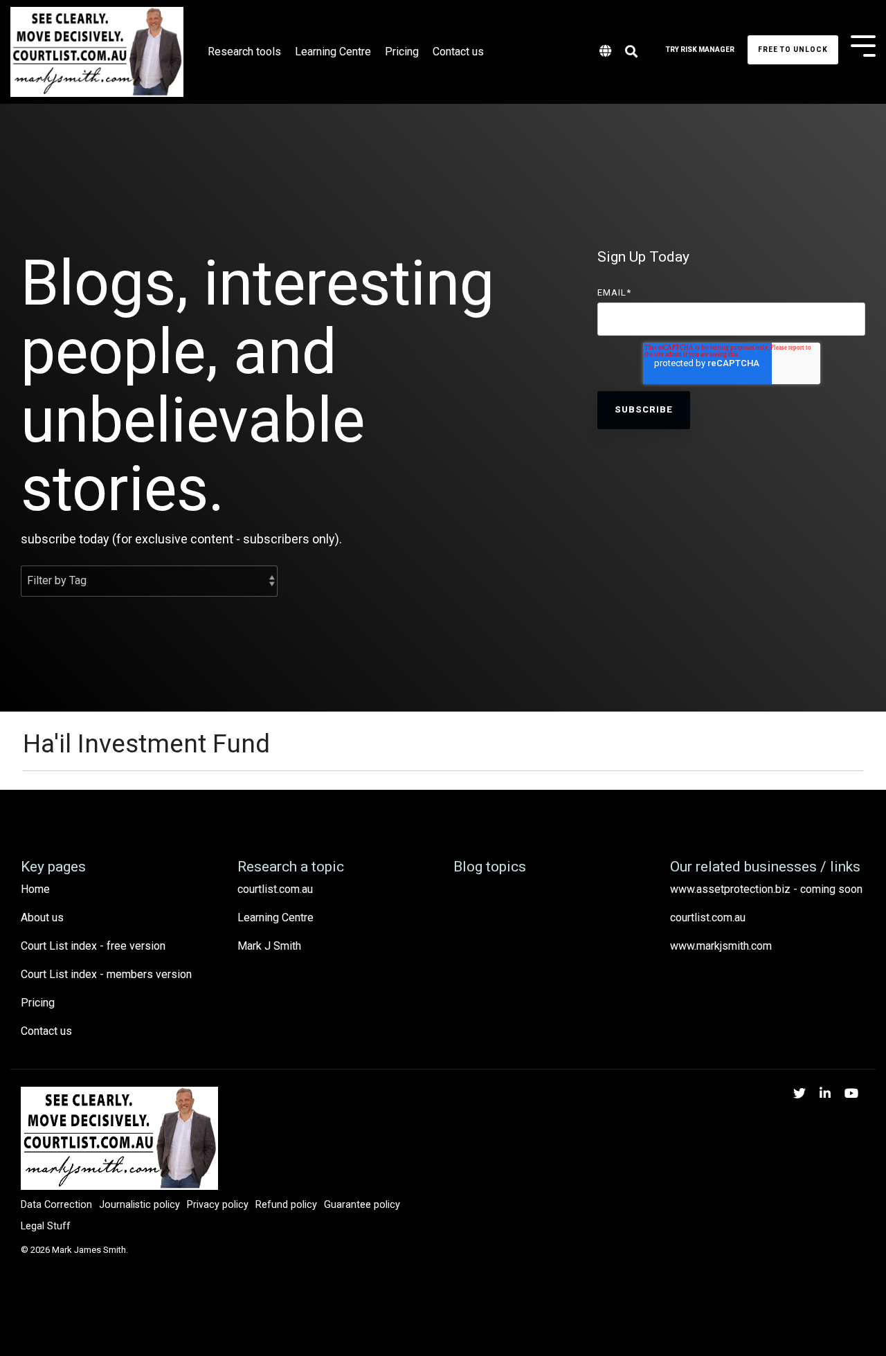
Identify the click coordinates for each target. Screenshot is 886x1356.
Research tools (244, 51)
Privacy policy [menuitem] (217, 1205)
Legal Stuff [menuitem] (46, 1226)
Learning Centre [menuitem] (275, 917)
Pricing (402, 51)
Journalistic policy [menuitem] (139, 1205)
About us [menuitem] (42, 917)
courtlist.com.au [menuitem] (275, 889)
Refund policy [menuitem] (286, 1205)
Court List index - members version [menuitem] (106, 974)
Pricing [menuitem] (38, 1002)
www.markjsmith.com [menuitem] (721, 945)
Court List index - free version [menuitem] (93, 945)
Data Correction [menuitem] (56, 1205)
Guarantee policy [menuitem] (362, 1205)
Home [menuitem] (35, 889)
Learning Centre (333, 51)
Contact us (458, 51)
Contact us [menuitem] (46, 1031)
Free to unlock (793, 49)
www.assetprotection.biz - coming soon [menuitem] (766, 889)
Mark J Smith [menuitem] (269, 945)
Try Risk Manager (700, 49)
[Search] (631, 52)
